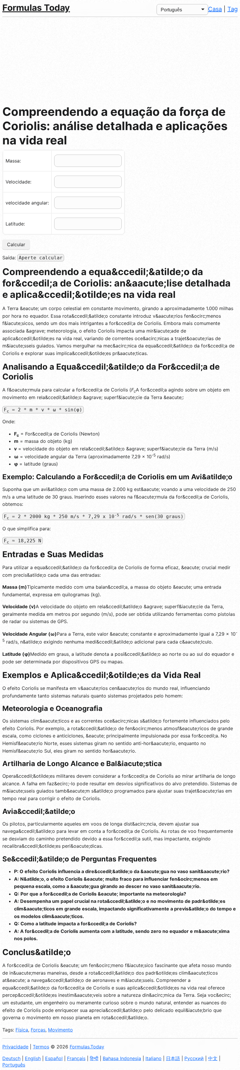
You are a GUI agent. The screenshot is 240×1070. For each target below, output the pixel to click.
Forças (38, 1030)
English (33, 1058)
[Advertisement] (120, 61)
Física (22, 1030)
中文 (212, 1058)
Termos (41, 1047)
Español (54, 1058)
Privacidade (15, 1047)
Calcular (16, 244)
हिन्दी (94, 1058)
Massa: (13, 161)
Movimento (60, 1030)
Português (13, 1065)
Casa (215, 9)
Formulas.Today (87, 1047)
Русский (194, 1058)
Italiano (153, 1058)
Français (76, 1058)
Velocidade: (18, 182)
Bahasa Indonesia (122, 1058)
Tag (232, 9)
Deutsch (11, 1058)
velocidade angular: (27, 203)
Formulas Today (36, 7)
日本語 (173, 1058)
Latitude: (15, 224)
